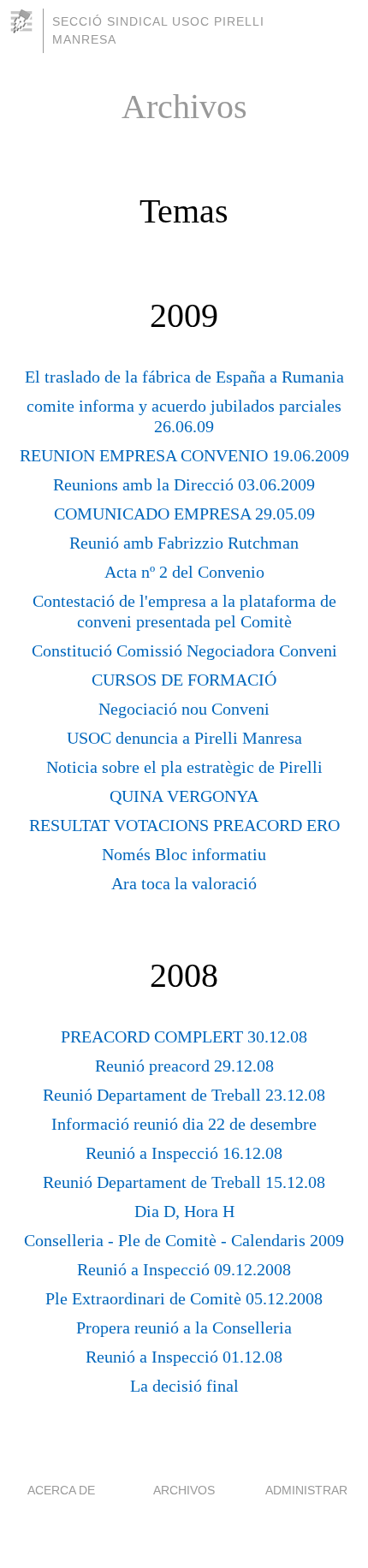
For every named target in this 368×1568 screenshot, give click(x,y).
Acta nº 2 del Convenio (184, 571)
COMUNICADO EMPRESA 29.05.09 (184, 513)
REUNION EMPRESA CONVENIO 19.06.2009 (184, 455)
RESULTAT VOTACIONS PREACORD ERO (184, 825)
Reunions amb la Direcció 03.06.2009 (184, 484)
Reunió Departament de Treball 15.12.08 (184, 1182)
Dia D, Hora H (184, 1211)
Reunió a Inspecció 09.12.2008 (184, 1269)
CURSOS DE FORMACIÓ (184, 679)
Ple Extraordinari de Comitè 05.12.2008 (184, 1298)
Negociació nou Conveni (184, 708)
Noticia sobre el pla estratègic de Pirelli (184, 766)
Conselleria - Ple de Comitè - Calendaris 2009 (184, 1240)
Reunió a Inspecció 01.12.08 (184, 1356)
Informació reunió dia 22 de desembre (184, 1123)
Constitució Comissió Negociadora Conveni (184, 650)
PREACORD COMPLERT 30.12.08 (184, 1036)
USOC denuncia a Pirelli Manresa (184, 737)
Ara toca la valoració (184, 883)
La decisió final (184, 1385)
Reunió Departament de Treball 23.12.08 (184, 1094)
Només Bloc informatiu (184, 854)
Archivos (184, 1490)
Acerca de (61, 1490)
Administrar (306, 1490)
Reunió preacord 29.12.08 (184, 1065)
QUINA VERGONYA (184, 796)
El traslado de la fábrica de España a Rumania (184, 376)
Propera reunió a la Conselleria (184, 1327)
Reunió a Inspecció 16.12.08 (184, 1152)
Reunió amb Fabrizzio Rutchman (184, 542)
